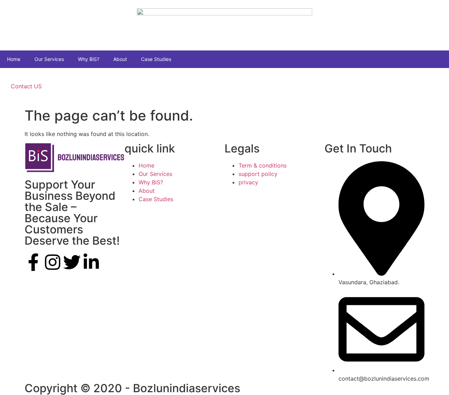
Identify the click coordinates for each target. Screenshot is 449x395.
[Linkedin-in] (91, 262)
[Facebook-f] (33, 262)
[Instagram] (52, 262)
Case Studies (156, 59)
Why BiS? (88, 59)
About (120, 59)
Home (13, 59)
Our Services (49, 59)
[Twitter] (72, 262)
